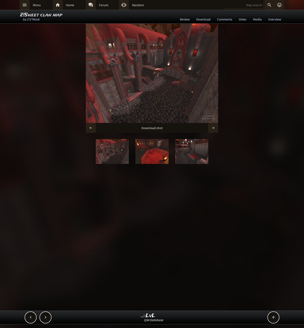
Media (257, 19)
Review (185, 19)
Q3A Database (153, 320)
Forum (103, 5)
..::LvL (148, 315)
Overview (274, 19)
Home (70, 5)
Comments (224, 19)
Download (203, 19)
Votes (243, 19)
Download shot (152, 128)
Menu (37, 5)
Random (138, 5)
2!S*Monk (33, 19)
